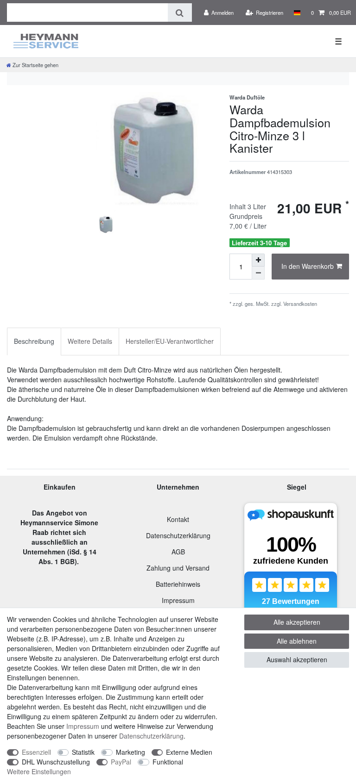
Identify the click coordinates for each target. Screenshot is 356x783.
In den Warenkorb (307, 266)
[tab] (34, 341)
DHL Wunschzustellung (56, 761)
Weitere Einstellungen (39, 771)
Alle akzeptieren (296, 622)
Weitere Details (90, 341)
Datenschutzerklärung (178, 535)
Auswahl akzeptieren (297, 659)
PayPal (121, 761)
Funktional (168, 761)
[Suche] (179, 12)
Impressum (178, 600)
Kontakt (178, 519)
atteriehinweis (180, 584)
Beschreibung (34, 341)
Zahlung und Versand (178, 567)
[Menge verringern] (258, 273)
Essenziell (36, 752)
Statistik (83, 752)
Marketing (130, 752)
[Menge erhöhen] (258, 260)
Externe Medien (189, 752)
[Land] (296, 12)
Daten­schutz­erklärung (151, 735)
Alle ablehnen (297, 641)
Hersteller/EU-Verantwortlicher (170, 341)
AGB (178, 551)
